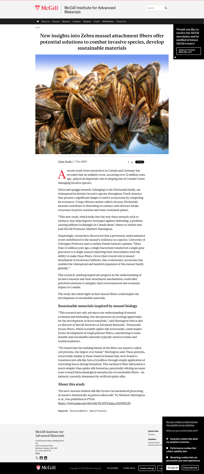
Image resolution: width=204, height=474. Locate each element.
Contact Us (121, 21)
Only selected (190, 467)
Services (55, 21)
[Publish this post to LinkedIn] (132, 162)
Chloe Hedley (65, 161)
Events (97, 21)
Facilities (152, 439)
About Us (46, 21)
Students (76, 21)
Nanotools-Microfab (155, 445)
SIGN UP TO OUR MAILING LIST (187, 51)
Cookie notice (129, 468)
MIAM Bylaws (108, 21)
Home (37, 21)
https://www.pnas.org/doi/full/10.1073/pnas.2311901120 (94, 403)
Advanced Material (78, 411)
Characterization (154, 442)
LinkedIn (46, 457)
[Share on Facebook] (128, 162)
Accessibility (112, 468)
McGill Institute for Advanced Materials (89, 10)
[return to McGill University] (46, 468)
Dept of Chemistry (98, 411)
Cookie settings (147, 468)
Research (87, 21)
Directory (151, 434)
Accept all (173, 467)
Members (66, 21)
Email (37, 453)
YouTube (41, 457)
